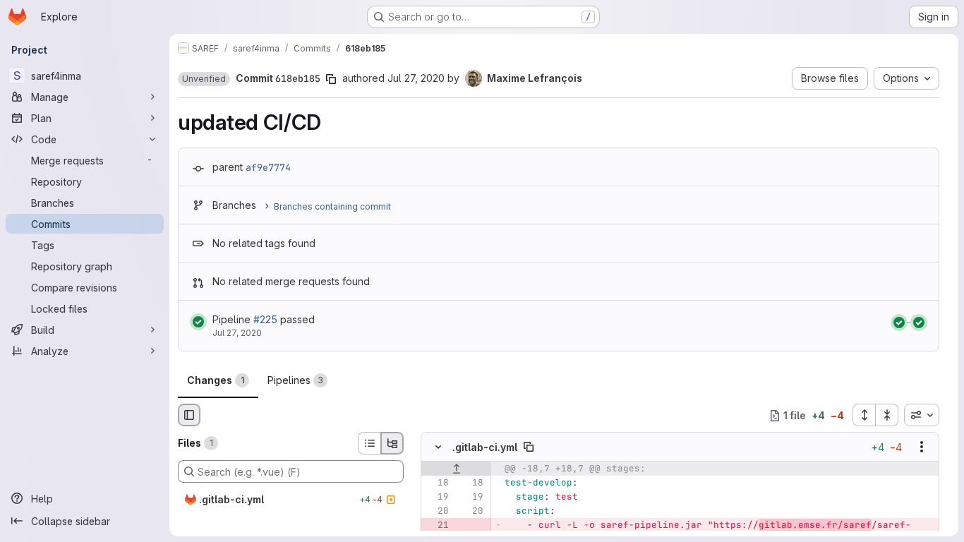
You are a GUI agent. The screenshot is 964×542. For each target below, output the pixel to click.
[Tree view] (392, 443)
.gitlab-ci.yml (484, 447)
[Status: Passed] (198, 321)
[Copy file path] (528, 447)
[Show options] (921, 447)
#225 (265, 319)
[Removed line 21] (437, 526)
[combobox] (921, 415)
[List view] (369, 443)
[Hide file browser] (189, 415)
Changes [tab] (215, 380)
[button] (204, 79)
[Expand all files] (863, 415)
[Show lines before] (456, 469)
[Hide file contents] (438, 447)
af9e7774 (268, 167)
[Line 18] (437, 483)
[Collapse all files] (887, 415)
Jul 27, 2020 (416, 78)
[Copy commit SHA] (331, 79)
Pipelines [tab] (295, 380)
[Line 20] (437, 512)
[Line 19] (437, 497)
